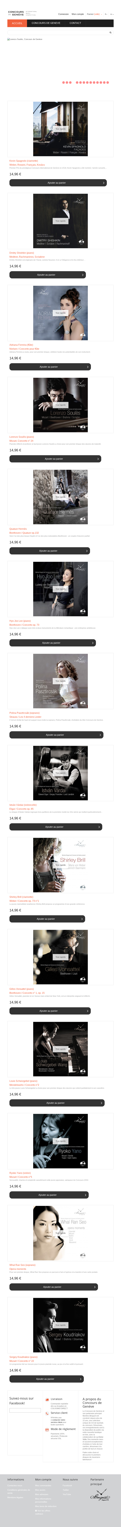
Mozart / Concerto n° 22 (21, 1361)
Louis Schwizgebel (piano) (23, 1081)
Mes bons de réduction (46, 1506)
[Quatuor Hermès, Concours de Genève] (60, 64)
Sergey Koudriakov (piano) (23, 1357)
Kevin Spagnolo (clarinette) (23, 161)
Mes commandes (43, 1485)
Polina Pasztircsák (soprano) (24, 713)
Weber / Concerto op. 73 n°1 (24, 901)
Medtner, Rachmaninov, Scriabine (27, 257)
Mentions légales (15, 1497)
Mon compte (78, 14)
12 (101, 82)
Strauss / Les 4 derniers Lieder (25, 717)
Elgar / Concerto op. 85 (21, 809)
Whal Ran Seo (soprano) (22, 1265)
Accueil (17, 23)
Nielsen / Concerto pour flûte (24, 349)
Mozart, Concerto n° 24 (21, 441)
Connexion (63, 14)
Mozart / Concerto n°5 (20, 1177)
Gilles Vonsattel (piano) (21, 989)
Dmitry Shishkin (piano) (21, 253)
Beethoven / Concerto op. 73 (24, 625)
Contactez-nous (14, 1485)
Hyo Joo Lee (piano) (20, 621)
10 (94, 82)
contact (75, 23)
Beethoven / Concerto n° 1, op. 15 (27, 993)
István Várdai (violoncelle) (23, 805)
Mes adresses (41, 1494)
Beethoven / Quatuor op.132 (24, 533)
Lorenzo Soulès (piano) (21, 437)
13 (104, 82)
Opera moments (17, 1269)
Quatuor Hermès (18, 529)
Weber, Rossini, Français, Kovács (27, 165)
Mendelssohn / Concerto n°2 (24, 1085)
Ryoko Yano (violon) (20, 1173)
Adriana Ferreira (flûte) (21, 345)
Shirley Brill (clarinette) (21, 897)
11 (97, 82)
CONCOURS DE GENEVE (46, 23)
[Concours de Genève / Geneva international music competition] (22, 13)
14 (107, 82)
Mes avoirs (40, 1490)
